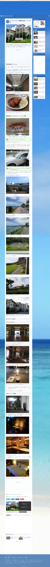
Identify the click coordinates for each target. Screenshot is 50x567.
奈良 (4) (28, 561)
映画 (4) (40, 561)
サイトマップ (23, 557)
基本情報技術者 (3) (23, 561)
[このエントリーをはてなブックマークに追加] (13, 499)
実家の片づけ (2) (32, 561)
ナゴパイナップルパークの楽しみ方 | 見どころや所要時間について (27, 537)
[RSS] (38, 26)
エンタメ (35, 56)
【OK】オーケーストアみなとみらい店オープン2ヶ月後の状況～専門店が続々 (41, 37)
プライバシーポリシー (17, 557)
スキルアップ (35, 60)
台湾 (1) (19, 561)
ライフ (34, 62)
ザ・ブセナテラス (17, 72)
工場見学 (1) (36, 561)
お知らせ (35, 58)
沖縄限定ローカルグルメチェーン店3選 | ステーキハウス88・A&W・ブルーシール (14, 538)
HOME (6, 557)
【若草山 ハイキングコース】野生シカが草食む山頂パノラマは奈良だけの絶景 (41, 96)
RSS (26, 557)
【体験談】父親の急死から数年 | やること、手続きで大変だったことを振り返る (41, 88)
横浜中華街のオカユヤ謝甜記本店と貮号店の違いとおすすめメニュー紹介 (41, 42)
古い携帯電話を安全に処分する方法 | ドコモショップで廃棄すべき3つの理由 (41, 33)
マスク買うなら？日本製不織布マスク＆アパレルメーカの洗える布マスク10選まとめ (41, 84)
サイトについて (11, 557)
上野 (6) (12, 561)
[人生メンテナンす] (6, 16)
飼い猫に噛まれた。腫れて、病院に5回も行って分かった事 (41, 50)
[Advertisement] (25, 7)
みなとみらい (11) (7, 561)
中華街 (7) (15, 561)
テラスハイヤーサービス (22, 168)
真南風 (15, 415)
